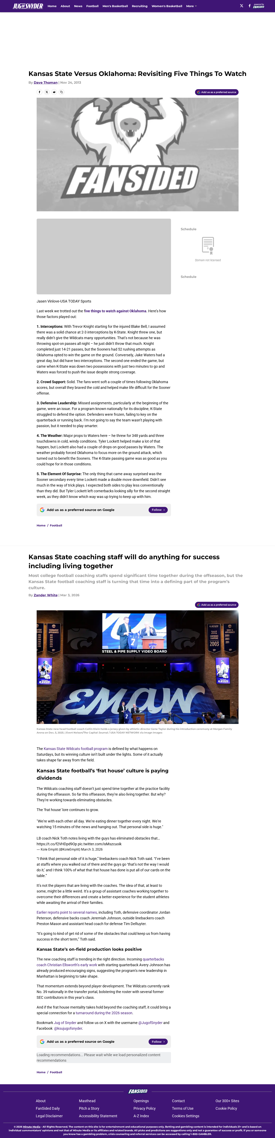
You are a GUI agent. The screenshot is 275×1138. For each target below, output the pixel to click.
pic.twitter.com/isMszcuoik (100, 844)
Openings (141, 1101)
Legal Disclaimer (49, 1116)
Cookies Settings (185, 1116)
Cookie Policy (226, 1108)
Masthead (87, 1101)
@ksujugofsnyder (68, 1028)
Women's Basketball (167, 6)
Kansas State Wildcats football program (76, 749)
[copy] (61, 92)
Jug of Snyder (65, 1023)
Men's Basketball (115, 6)
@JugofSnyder (150, 1023)
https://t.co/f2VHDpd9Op (57, 844)
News (78, 6)
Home (52, 6)
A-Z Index (141, 1116)
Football (92, 6)
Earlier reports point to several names (67, 912)
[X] (241, 5)
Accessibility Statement (98, 1116)
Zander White (46, 595)
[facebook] (250, 5)
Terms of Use (183, 1108)
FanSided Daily (48, 1108)
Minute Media (31, 1126)
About (65, 6)
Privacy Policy (145, 1108)
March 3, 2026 (92, 849)
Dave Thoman (46, 82)
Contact (178, 1101)
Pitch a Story (89, 1108)
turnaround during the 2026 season (104, 1013)
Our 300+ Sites (227, 1101)
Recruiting (140, 6)
